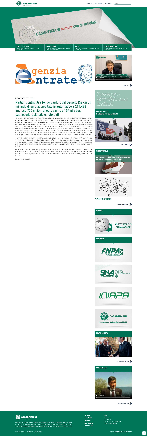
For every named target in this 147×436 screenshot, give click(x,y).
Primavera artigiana (103, 199)
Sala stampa (98, 3)
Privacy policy (38, 431)
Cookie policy (30, 431)
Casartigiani (58, 47)
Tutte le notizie (28, 47)
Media (87, 47)
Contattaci (108, 3)
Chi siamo (87, 415)
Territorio (89, 3)
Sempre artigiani (115, 47)
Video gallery (89, 425)
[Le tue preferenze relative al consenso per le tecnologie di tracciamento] (144, 433)
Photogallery (89, 423)
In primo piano (19, 98)
